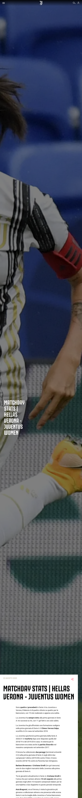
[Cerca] (74, 3)
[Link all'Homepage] (41, 3)
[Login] (78, 3)
